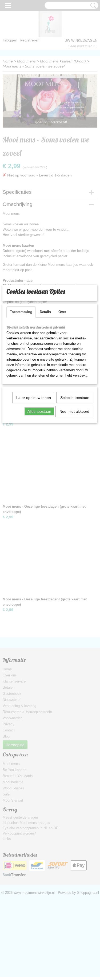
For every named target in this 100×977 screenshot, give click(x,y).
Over (62, 312)
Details (45, 312)
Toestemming (21, 312)
